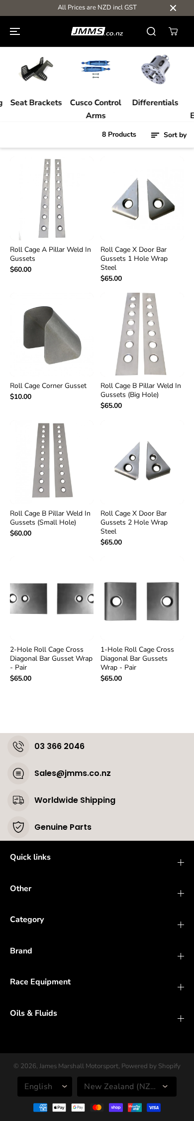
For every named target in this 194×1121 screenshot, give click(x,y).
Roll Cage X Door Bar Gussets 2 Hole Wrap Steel (134, 522)
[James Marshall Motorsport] (97, 31)
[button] (13, 31)
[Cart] (173, 31)
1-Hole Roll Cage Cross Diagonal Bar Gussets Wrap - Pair (137, 658)
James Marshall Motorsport (78, 1066)
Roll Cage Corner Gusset (48, 385)
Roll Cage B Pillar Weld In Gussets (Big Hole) (140, 390)
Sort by (174, 135)
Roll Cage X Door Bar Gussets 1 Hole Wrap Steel (134, 258)
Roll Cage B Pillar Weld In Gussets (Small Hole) (50, 518)
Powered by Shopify (151, 1066)
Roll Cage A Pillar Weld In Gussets (50, 254)
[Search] (151, 31)
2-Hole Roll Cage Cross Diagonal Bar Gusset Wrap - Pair (51, 658)
